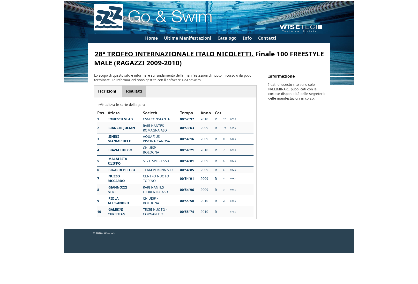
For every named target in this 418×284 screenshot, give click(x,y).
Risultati (134, 91)
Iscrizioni (107, 91)
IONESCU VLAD (120, 119)
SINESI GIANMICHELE (119, 138)
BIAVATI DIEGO (120, 150)
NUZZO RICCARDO (116, 178)
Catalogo (227, 38)
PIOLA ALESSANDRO (118, 200)
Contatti (267, 38)
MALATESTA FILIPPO (117, 161)
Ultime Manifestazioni (187, 38)
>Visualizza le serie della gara (121, 104)
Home (151, 38)
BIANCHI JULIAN (121, 127)
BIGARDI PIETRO (121, 169)
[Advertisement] (209, 268)
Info (247, 38)
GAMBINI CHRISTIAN (116, 211)
